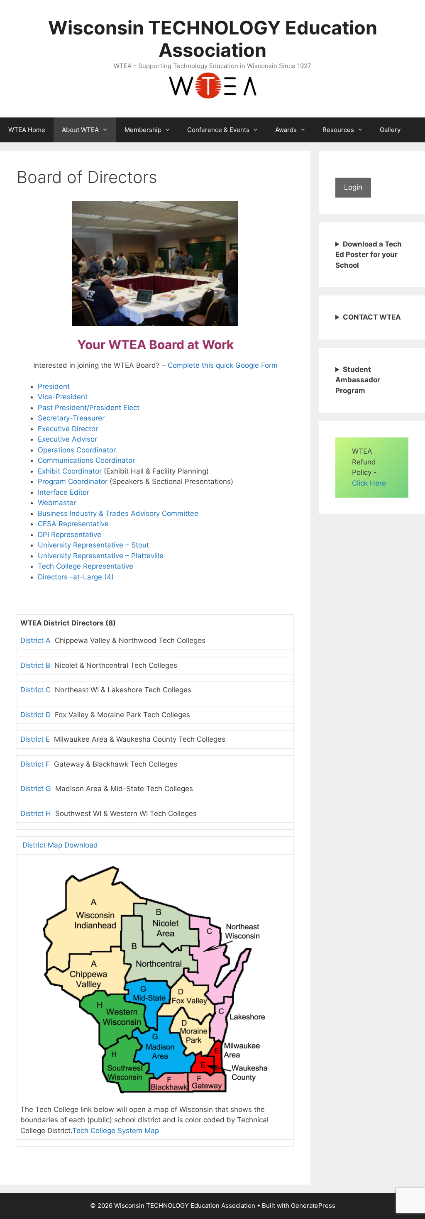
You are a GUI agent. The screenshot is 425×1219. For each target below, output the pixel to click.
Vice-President (63, 397)
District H (35, 813)
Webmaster (57, 502)
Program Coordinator (72, 481)
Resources (338, 130)
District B (35, 665)
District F (35, 764)
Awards (286, 130)
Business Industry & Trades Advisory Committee (118, 513)
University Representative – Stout (93, 545)
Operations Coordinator (77, 450)
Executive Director (68, 429)
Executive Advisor (67, 439)
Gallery (390, 130)
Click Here (369, 483)
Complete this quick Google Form (223, 365)
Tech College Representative (85, 566)
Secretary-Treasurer (71, 418)
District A (35, 640)
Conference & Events (218, 130)
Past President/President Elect (88, 407)
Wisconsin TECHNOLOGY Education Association (212, 38)
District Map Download (59, 845)
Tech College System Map (115, 1130)
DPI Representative (69, 534)
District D (35, 715)
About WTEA (80, 130)
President (54, 386)
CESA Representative (73, 524)
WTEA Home (26, 130)
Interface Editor (63, 492)
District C (35, 690)
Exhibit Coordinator (70, 471)
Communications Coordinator (86, 460)
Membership (143, 130)
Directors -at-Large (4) (76, 577)
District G (35, 788)
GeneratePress (313, 1205)
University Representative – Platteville (101, 556)
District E (35, 739)
